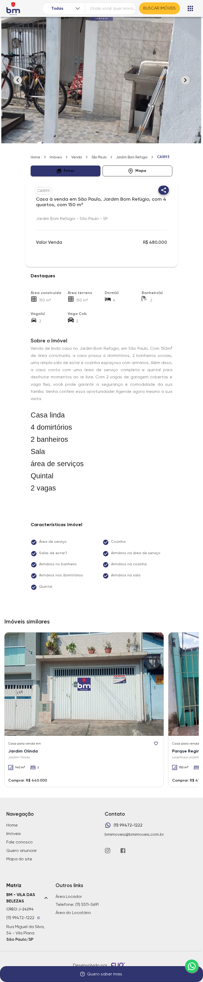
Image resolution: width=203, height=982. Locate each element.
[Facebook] (123, 850)
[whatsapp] (191, 966)
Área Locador (69, 896)
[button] (65, 171)
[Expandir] (77, 8)
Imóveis (56, 157)
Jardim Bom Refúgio (131, 157)
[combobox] (66, 8)
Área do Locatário (73, 912)
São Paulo (99, 157)
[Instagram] (107, 850)
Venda (76, 157)
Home (35, 157)
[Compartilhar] (163, 190)
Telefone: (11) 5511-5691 (77, 904)
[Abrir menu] (190, 8)
